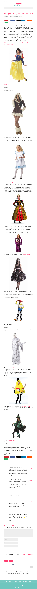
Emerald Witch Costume (12, 440)
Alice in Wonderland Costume (10, 182)
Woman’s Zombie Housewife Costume (17, 293)
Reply (30, 468)
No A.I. (30, 581)
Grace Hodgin (11, 479)
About (6, 581)
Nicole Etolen (7, 16)
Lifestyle (15, 16)
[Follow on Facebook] (5, 561)
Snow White (6, 84)
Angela (10, 492)
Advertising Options (18, 581)
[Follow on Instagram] (10, 561)
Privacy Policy (25, 581)
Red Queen (17, 228)
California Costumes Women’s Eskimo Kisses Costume (17, 136)
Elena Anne (11, 511)
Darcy (10, 467)
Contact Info (11, 581)
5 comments (20, 16)
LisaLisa (10, 500)
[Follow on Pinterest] (7, 561)
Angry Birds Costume (26, 406)
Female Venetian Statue (12, 367)
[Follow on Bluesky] (12, 561)
